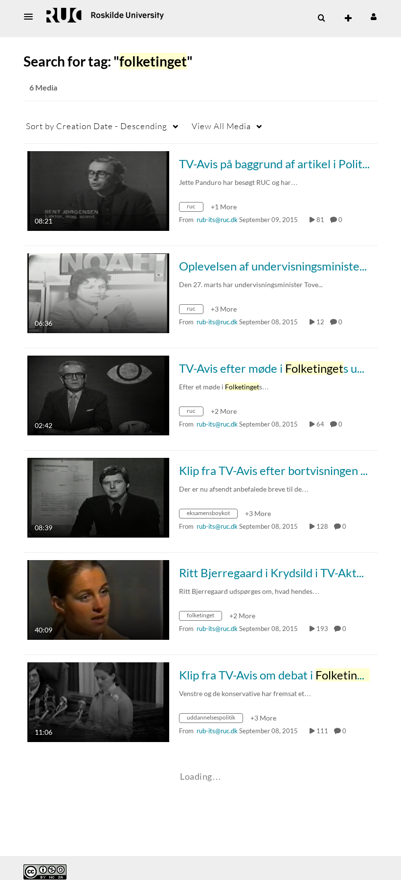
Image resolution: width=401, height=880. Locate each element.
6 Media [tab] (43, 87)
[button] (31, 16)
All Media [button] (221, 126)
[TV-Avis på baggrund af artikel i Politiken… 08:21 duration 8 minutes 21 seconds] (98, 190)
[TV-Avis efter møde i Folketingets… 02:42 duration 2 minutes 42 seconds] (98, 394)
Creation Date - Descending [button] (96, 126)
